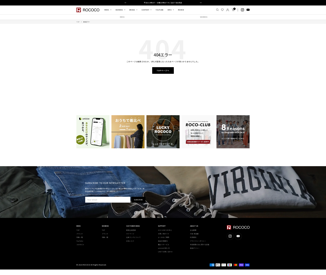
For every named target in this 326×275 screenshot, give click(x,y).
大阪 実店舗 (194, 234)
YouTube (79, 241)
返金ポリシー (195, 248)
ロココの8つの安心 (165, 230)
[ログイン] (227, 10)
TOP (77, 22)
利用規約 (193, 237)
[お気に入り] (222, 10)
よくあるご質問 (163, 237)
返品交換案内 (163, 241)
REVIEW (181, 10)
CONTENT (145, 10)
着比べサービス (163, 244)
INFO (170, 10)
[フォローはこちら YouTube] (248, 9)
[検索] (217, 10)
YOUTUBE (160, 10)
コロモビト (80, 244)
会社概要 (193, 230)
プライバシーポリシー (198, 241)
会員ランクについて (133, 237)
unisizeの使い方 (164, 248)
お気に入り (130, 241)
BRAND (132, 10)
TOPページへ (163, 70)
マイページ (130, 234)
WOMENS (119, 10)
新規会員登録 (131, 230)
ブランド (79, 234)
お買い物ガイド (163, 234)
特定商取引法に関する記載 (199, 244)
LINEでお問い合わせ (165, 252)
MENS (106, 10)
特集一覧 (79, 237)
